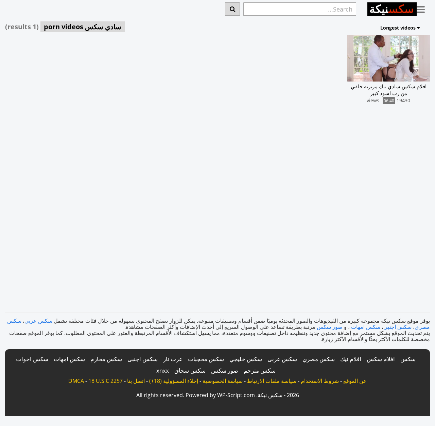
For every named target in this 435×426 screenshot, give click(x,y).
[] (232, 9)
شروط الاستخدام (320, 381)
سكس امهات (365, 327)
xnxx (162, 370)
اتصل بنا (136, 381)
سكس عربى (282, 359)
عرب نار (172, 359)
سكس (408, 359)
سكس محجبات (206, 359)
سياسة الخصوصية (223, 381)
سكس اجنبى (142, 359)
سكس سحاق (190, 370)
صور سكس (330, 327)
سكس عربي (38, 320)
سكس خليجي (245, 359)
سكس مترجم (260, 370)
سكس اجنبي (397, 327)
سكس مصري (318, 359)
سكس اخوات (32, 359)
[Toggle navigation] (423, 8)
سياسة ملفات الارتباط (271, 381)
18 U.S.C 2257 (105, 381)
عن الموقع (355, 381)
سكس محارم (106, 359)
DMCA (76, 381)
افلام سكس (381, 359)
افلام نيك (350, 359)
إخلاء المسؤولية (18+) (173, 381)
